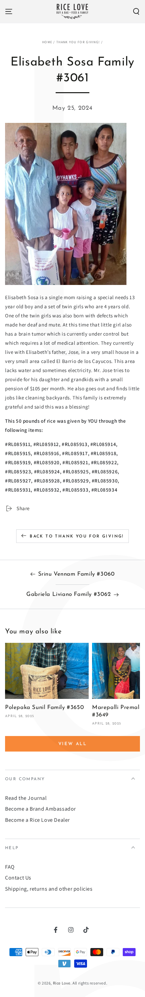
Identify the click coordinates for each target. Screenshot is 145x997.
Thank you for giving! (78, 42)
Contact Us (18, 877)
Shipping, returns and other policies (49, 888)
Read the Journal (26, 798)
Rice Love (61, 983)
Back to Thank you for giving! (77, 536)
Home (47, 42)
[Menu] (9, 11)
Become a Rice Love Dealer (37, 819)
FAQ (10, 866)
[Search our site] (136, 11)
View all (72, 744)
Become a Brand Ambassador (40, 808)
